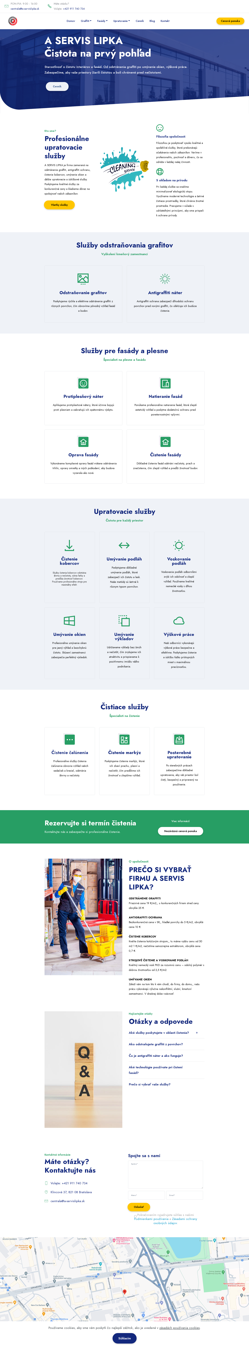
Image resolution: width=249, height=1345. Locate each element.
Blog (152, 21)
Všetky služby (59, 205)
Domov (71, 21)
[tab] (166, 1032)
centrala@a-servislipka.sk (25, 9)
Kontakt (165, 21)
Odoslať (139, 1207)
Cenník (140, 21)
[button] (166, 1032)
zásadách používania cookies (179, 1327)
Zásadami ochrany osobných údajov (175, 1221)
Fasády (101, 21)
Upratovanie (120, 21)
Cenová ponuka (230, 21)
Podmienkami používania (151, 1219)
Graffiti (85, 21)
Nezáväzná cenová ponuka (180, 831)
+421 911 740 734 (74, 9)
